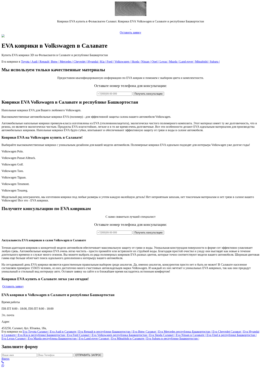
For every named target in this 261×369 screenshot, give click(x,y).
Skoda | (136, 61)
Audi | (35, 61)
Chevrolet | (81, 61)
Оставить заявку (130, 32)
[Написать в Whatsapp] (130, 365)
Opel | (156, 61)
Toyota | (26, 61)
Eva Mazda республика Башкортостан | (53, 338)
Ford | (110, 61)
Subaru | (215, 61)
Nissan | (146, 61)
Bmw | (55, 61)
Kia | (103, 61)
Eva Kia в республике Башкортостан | (42, 335)
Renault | (45, 61)
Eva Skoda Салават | (162, 335)
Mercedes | (67, 61)
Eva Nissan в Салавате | (191, 335)
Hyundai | (94, 61)
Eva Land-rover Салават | (95, 338)
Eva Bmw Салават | (145, 331)
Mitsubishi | (202, 61)
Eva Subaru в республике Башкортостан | (172, 338)
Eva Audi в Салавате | (64, 331)
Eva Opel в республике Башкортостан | (232, 335)
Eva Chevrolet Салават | (227, 331)
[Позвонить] (130, 362)
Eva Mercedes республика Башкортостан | (185, 331)
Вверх (6, 358)
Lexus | (164, 61)
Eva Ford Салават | (79, 335)
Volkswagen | (122, 61)
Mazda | (174, 61)
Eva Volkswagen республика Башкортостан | (120, 335)
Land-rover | (187, 61)
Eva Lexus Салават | (15, 338)
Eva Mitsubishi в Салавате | (128, 338)
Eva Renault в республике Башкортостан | (105, 331)
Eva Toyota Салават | (36, 331)
